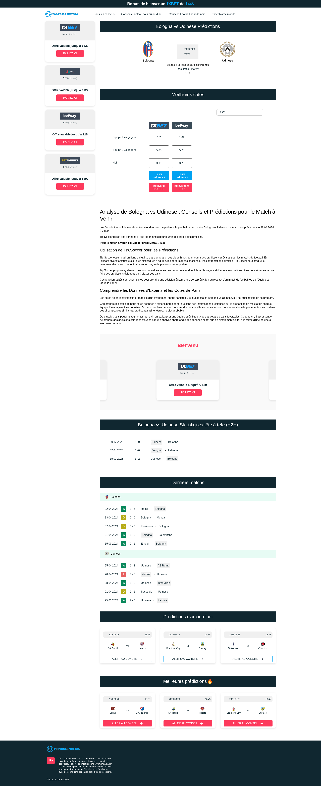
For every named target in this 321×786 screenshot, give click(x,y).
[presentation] (127, 380)
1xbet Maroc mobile (223, 14)
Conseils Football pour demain (187, 14)
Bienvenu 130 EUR (159, 187)
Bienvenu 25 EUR (181, 187)
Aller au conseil (124, 658)
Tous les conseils (104, 14)
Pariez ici (188, 392)
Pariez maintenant (159, 176)
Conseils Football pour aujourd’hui (141, 14)
